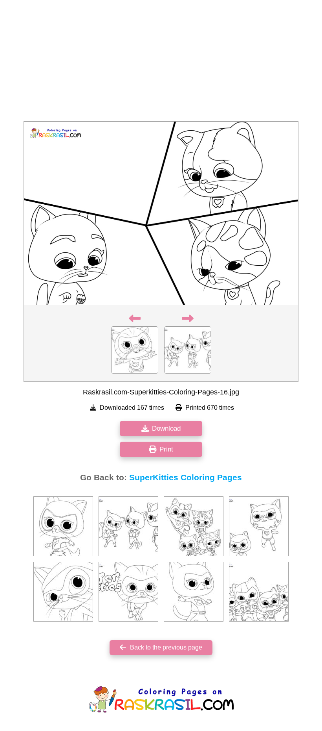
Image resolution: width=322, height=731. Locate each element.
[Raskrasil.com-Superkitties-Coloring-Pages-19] (259, 526)
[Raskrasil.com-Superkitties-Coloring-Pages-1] (128, 592)
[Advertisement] (161, 63)
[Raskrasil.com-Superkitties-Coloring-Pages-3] (193, 592)
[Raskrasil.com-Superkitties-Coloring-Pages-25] (193, 526)
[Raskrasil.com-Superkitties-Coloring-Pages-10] (259, 592)
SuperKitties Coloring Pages (185, 477)
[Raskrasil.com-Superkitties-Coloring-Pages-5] (63, 592)
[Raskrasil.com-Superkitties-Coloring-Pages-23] (63, 526)
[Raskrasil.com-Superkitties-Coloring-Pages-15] (128, 526)
